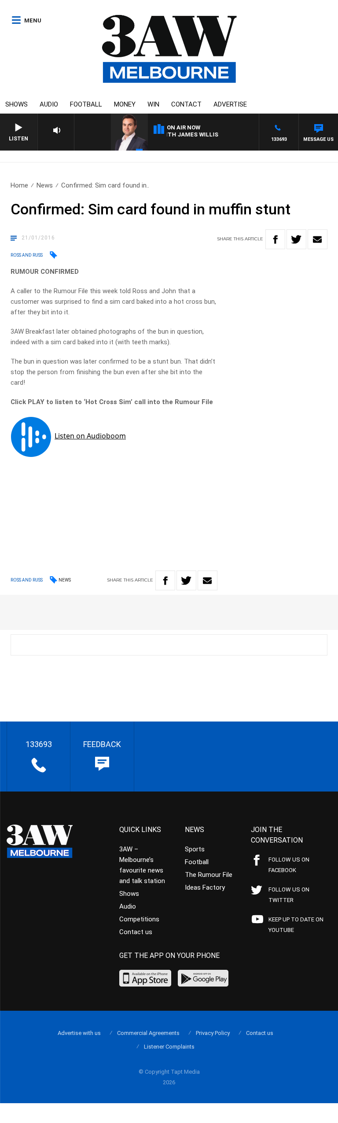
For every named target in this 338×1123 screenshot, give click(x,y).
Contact (186, 104)
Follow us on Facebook (288, 864)
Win (153, 104)
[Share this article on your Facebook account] (275, 239)
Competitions (139, 919)
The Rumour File (208, 875)
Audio (49, 104)
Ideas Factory (205, 887)
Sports (195, 849)
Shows (16, 104)
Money (125, 104)
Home (19, 185)
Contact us (135, 932)
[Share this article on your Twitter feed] (296, 239)
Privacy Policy (213, 1033)
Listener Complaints (169, 1046)
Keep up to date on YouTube (295, 924)
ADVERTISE (230, 104)
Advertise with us (79, 1033)
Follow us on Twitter (288, 894)
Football (86, 104)
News (45, 185)
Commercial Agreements (148, 1033)
